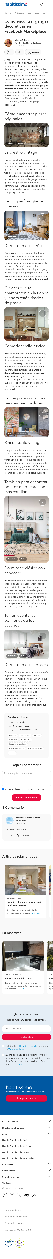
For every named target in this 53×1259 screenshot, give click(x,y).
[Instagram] (4, 1194)
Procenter (6, 1146)
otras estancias (21, 433)
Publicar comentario (26, 798)
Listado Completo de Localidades (18, 1158)
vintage (20, 143)
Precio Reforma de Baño (13, 1125)
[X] (19, 1194)
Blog (12, 13)
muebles (12, 735)
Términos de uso (16, 1049)
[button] (26, 1122)
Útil (11, 835)
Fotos (4, 1144)
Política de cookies (14, 1223)
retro (9, 433)
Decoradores (40, 13)
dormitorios (12, 236)
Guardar (35, 52)
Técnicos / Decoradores (27, 730)
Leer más (36, 913)
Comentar (25, 835)
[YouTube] (26, 1194)
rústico (10, 337)
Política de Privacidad (27, 1046)
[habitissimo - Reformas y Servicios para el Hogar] (12, 5)
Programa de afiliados (12, 1186)
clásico (23, 559)
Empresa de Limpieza (12, 1134)
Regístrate (6, 1171)
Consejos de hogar (24, 13)
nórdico (23, 236)
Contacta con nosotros (12, 1188)
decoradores (25, 735)
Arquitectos (7, 1157)
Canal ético (7, 1183)
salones (10, 143)
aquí (20, 1065)
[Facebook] (12, 1194)
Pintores (6, 1149)
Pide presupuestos (26, 1254)
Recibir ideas (26, 1037)
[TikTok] (33, 1194)
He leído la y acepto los (26, 1048)
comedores (21, 337)
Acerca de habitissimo (12, 1181)
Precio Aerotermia (10, 1128)
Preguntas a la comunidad (14, 1141)
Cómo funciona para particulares (17, 1168)
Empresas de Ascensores (13, 1132)
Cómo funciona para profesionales (18, 1174)
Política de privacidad (16, 1217)
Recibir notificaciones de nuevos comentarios (25, 789)
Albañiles (6, 1154)
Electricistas (7, 1151)
